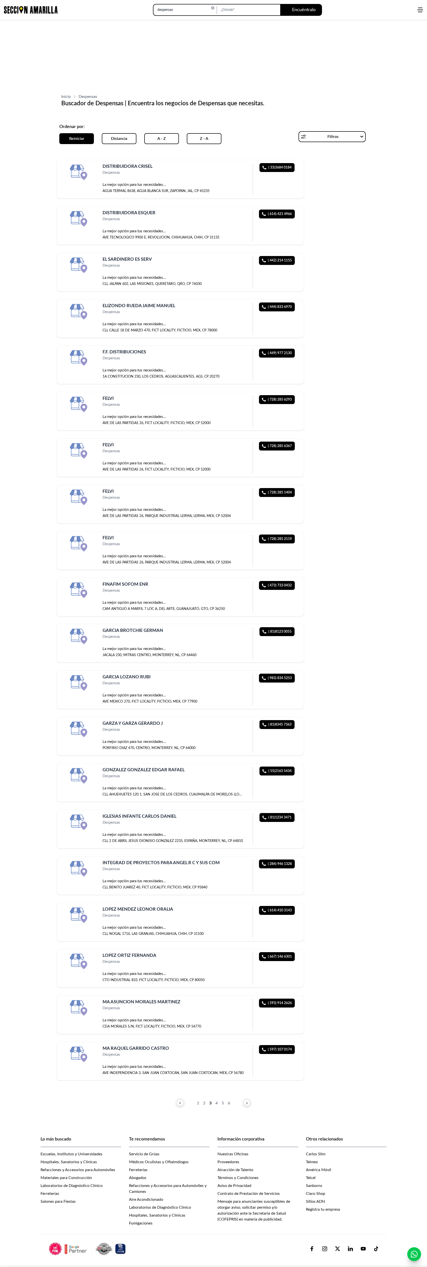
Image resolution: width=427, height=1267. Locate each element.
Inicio (66, 97)
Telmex (312, 1162)
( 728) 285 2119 (280, 539)
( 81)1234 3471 (280, 817)
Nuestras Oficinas (232, 1154)
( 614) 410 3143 (280, 910)
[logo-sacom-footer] (88, 1248)
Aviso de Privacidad (234, 1186)
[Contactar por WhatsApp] (414, 1254)
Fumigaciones (140, 1223)
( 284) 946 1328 (280, 864)
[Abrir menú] (420, 9)
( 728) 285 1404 (280, 492)
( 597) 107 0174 (280, 1049)
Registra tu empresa (323, 1209)
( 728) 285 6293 (280, 399)
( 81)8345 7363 (280, 724)
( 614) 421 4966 (280, 214)
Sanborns (314, 1186)
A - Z (161, 139)
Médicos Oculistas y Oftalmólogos (159, 1162)
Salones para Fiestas (58, 1201)
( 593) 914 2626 (280, 1003)
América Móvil (318, 1170)
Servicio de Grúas (144, 1154)
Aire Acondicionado (146, 1200)
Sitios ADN (315, 1201)
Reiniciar (76, 139)
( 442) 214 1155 (280, 260)
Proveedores (228, 1162)
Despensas (88, 97)
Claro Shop (315, 1194)
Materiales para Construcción (66, 1178)
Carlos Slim (315, 1154)
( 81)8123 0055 (280, 631)
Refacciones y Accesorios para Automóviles (78, 1170)
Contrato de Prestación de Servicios (248, 1194)
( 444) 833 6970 (280, 307)
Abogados (137, 1178)
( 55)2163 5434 (280, 771)
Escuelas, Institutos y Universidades (71, 1154)
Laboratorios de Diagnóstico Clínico (72, 1186)
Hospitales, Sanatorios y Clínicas (69, 1162)
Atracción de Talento (235, 1170)
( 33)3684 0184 (280, 167)
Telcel (311, 1178)
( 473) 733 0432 (280, 585)
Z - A (204, 139)
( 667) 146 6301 (280, 956)
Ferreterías (50, 1194)
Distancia (119, 139)
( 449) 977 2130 (280, 353)
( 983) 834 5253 (280, 678)
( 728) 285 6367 (280, 446)
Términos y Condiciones (237, 1178)
